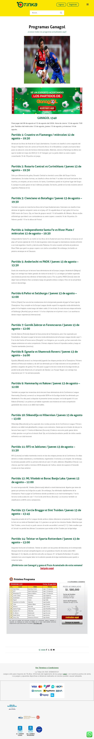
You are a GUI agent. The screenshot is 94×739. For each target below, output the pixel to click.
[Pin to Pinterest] (51, 650)
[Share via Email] (54, 650)
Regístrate (73, 5)
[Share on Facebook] (46, 650)
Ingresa (61, 5)
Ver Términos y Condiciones (47, 668)
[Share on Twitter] (49, 650)
